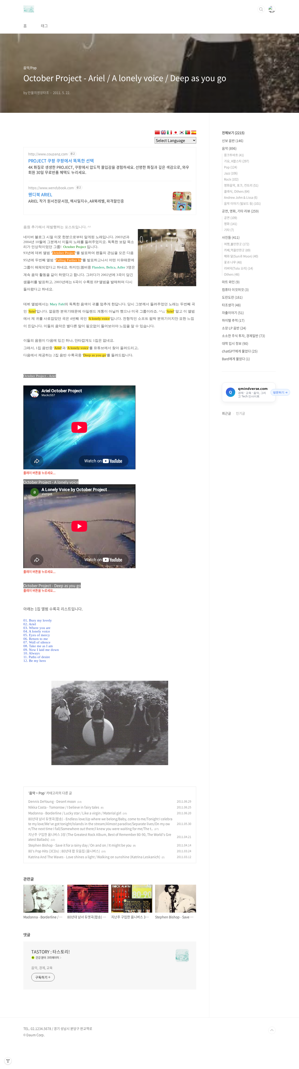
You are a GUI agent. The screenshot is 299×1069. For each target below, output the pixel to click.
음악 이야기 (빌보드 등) (242, 203)
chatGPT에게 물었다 (240, 351)
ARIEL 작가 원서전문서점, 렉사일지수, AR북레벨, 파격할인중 (76, 200)
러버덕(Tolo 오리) (238, 268)
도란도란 (232, 297)
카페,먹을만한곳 (237, 250)
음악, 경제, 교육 (42, 967)
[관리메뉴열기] (7, 1060)
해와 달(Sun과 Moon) (241, 256)
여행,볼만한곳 (236, 244)
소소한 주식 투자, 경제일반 (243, 335)
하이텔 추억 (233, 320)
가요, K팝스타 (236, 161)
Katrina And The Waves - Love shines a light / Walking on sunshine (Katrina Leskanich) (94, 856)
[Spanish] (193, 133)
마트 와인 (231, 281)
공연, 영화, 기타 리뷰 (240, 211)
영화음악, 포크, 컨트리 (241, 185)
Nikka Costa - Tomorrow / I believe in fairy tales (63, 807)
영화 (230, 223)
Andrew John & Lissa (240, 197)
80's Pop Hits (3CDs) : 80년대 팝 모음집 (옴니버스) (64, 851)
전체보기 (233, 132)
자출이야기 (233, 312)
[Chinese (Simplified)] (157, 133)
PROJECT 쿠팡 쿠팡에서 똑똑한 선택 (61, 161)
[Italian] (169, 133)
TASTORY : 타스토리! (50, 952)
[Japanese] (175, 133)
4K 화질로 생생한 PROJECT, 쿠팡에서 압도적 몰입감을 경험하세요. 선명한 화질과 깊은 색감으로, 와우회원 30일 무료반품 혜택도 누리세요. (108, 169)
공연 (230, 217)
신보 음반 (232, 140)
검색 (261, 9)
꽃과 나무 (233, 262)
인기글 (240, 413)
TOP (272, 1030)
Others (231, 274)
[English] (163, 133)
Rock (231, 179)
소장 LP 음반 (234, 328)
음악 (32, 793)
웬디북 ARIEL (40, 194)
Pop (42, 793)
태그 (44, 25)
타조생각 (231, 304)
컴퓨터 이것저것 (235, 289)
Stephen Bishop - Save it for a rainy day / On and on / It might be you (80, 845)
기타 (229, 229)
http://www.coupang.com (48, 154)
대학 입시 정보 (235, 343)
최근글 (226, 413)
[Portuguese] (187, 133)
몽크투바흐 (234, 155)
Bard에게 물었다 (236, 358)
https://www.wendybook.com (51, 188)
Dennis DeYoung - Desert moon (52, 801)
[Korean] (181, 133)
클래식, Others (236, 191)
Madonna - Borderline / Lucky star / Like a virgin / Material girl (74, 813)
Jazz (231, 173)
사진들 (231, 237)
